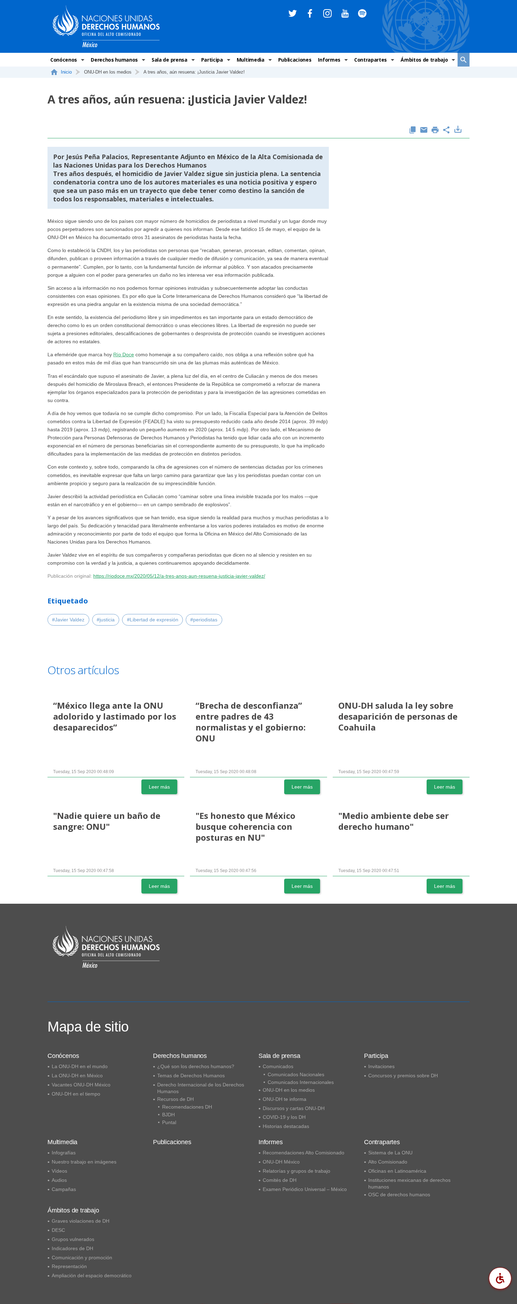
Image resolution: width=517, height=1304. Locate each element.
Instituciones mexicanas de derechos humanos (409, 1183)
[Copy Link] (412, 130)
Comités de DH (279, 1180)
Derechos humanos (114, 59)
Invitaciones (381, 1066)
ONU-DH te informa (284, 1099)
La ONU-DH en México (77, 1075)
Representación (69, 1266)
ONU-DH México (281, 1162)
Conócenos (63, 59)
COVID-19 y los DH (284, 1117)
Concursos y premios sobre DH (403, 1075)
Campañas (64, 1189)
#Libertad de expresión (152, 619)
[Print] (435, 130)
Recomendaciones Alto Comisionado (303, 1152)
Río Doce (123, 354)
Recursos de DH (175, 1099)
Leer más (159, 787)
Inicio (66, 72)
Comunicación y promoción (82, 1257)
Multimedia (250, 59)
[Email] (423, 130)
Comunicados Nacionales (296, 1074)
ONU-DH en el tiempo (76, 1094)
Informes (329, 59)
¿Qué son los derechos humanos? (195, 1066)
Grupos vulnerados (73, 1239)
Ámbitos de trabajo (424, 59)
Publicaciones (295, 59)
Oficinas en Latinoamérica (397, 1171)
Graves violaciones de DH (80, 1221)
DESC (58, 1230)
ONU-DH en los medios (289, 1090)
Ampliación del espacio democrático (92, 1275)
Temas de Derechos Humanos (191, 1075)
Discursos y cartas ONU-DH (294, 1108)
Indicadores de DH (72, 1248)
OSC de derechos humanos (399, 1194)
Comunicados (278, 1066)
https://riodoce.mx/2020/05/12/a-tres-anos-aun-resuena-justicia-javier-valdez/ (179, 576)
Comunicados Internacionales (301, 1082)
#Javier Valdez (68, 619)
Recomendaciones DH (187, 1107)
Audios (59, 1180)
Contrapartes (370, 59)
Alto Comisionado (387, 1162)
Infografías (64, 1152)
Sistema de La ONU (390, 1152)
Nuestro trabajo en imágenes (84, 1162)
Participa (212, 59)
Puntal (169, 1122)
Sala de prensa (169, 59)
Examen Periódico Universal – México (305, 1189)
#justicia (106, 619)
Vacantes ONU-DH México (81, 1084)
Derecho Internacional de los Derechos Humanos (200, 1088)
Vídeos (59, 1171)
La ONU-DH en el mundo (80, 1066)
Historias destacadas (286, 1126)
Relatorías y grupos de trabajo (296, 1171)
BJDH (168, 1114)
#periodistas (203, 619)
